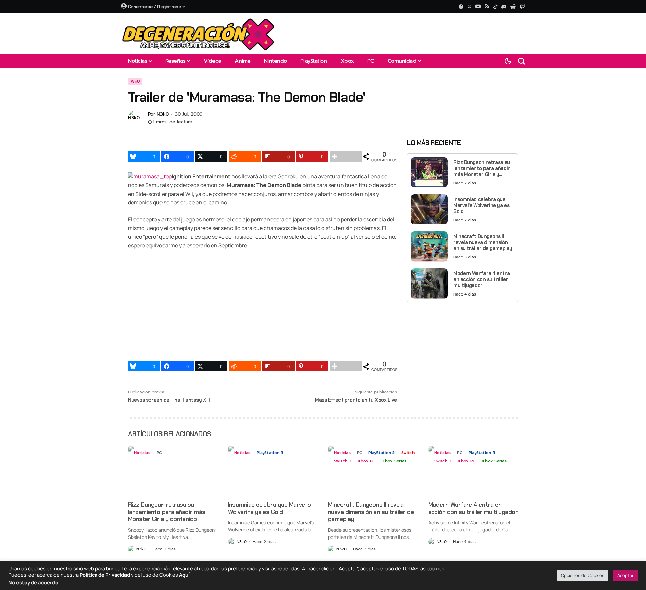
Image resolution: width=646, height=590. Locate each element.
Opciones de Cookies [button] (582, 575)
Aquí (184, 574)
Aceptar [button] (625, 575)
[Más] (346, 156)
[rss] (487, 7)
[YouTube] (478, 6)
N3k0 (163, 114)
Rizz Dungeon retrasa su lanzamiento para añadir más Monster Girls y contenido (481, 168)
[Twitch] (522, 6)
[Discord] (503, 7)
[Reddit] (513, 6)
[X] (469, 6)
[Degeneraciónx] (198, 34)
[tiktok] (495, 6)
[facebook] (461, 6)
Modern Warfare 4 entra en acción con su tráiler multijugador (481, 279)
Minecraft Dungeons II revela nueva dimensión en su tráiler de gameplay (482, 242)
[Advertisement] (462, 354)
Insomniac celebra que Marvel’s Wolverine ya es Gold (481, 205)
